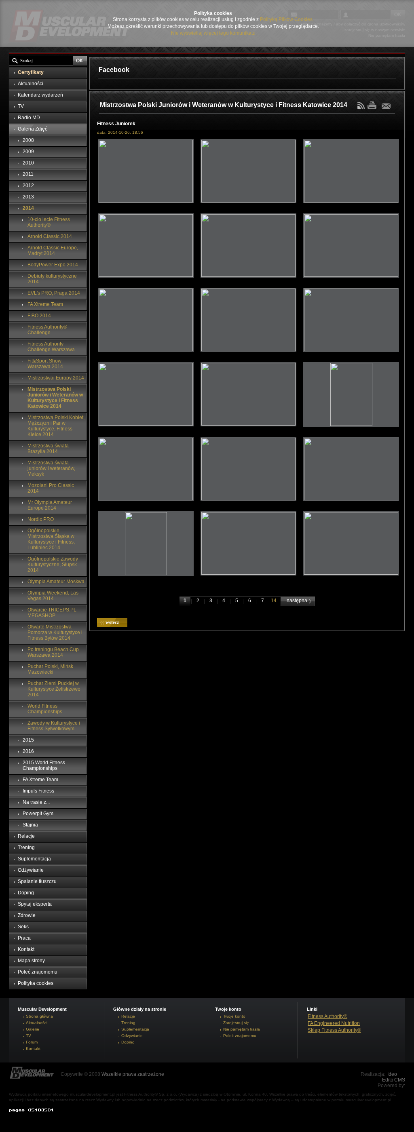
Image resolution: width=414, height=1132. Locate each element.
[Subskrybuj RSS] (361, 107)
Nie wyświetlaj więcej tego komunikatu (213, 33)
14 (274, 600)
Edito (387, 1080)
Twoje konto (234, 1016)
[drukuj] (374, 105)
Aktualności (36, 1022)
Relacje (128, 1016)
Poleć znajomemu (239, 1035)
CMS (399, 1080)
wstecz (112, 622)
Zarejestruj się (236, 1022)
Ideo (392, 1074)
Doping (128, 1042)
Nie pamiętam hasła (241, 1029)
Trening (128, 1022)
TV (28, 1035)
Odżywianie (132, 1035)
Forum (32, 1042)
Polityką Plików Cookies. (287, 19)
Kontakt (33, 1048)
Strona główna (39, 1016)
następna (297, 600)
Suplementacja (135, 1029)
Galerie (32, 1029)
